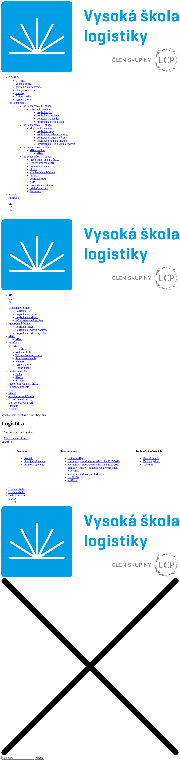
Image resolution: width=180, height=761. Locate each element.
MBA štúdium (37, 150)
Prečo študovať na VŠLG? (44, 159)
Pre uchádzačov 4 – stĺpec (36, 156)
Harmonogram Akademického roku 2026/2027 (94, 464)
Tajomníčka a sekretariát (28, 86)
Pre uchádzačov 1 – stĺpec (36, 105)
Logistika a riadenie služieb (52, 140)
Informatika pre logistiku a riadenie (56, 143)
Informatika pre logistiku (50, 121)
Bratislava (21, 380)
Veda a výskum (151, 461)
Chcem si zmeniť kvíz (16, 438)
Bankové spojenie (34, 464)
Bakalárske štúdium (40, 109)
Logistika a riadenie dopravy (52, 134)
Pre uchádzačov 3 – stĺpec (36, 147)
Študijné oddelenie (25, 90)
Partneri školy (23, 99)
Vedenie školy (23, 83)
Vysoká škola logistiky (13, 414)
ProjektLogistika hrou (38, 177)
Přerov (19, 377)
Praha (18, 374)
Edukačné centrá (39, 188)
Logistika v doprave (48, 115)
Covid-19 (148, 464)
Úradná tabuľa (151, 458)
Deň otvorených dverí (42, 162)
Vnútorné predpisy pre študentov (86, 474)
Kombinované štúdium (42, 172)
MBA (40, 153)
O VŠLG (13, 77)
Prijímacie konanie (40, 166)
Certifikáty (73, 477)
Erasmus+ (35, 191)
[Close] (90, 754)
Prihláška (13, 197)
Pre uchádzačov (17, 102)
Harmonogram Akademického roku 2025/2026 (94, 461)
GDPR (12, 498)
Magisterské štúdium (41, 128)
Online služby (23, 96)
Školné (33, 169)
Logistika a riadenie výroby (52, 137)
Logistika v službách (48, 118)
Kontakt (12, 194)
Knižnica (73, 480)
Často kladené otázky (41, 185)
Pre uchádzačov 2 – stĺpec (36, 124)
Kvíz (32, 181)
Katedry (19, 93)
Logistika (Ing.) (45, 131)
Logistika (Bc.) (45, 112)
